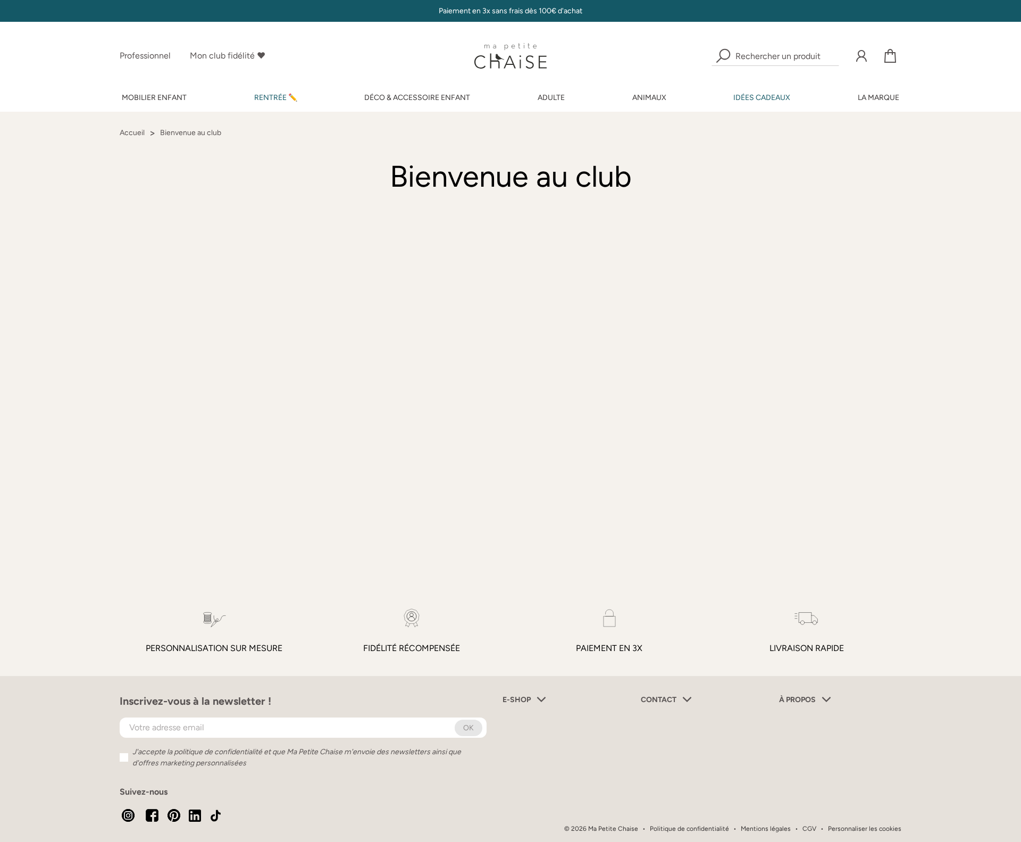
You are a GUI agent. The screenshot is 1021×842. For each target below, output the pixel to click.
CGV (809, 828)
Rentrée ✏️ (275, 97)
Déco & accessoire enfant (417, 97)
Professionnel (145, 56)
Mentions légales (766, 828)
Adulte (551, 97)
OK (468, 727)
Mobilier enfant (154, 97)
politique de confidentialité (218, 751)
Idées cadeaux (761, 97)
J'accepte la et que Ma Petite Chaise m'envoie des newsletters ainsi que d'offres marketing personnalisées (296, 757)
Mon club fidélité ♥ (227, 56)
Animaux (649, 97)
